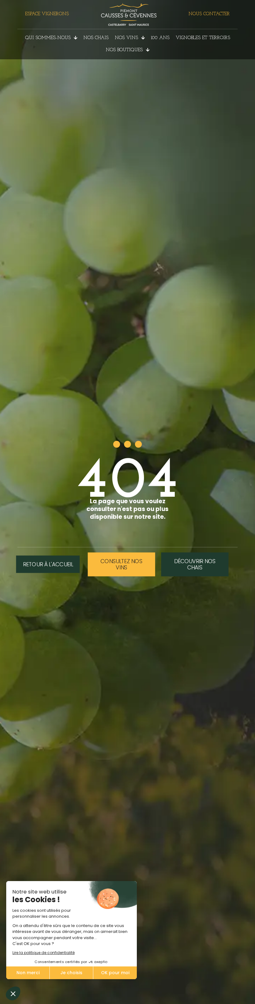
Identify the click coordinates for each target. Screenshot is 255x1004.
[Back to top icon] (225, 991)
